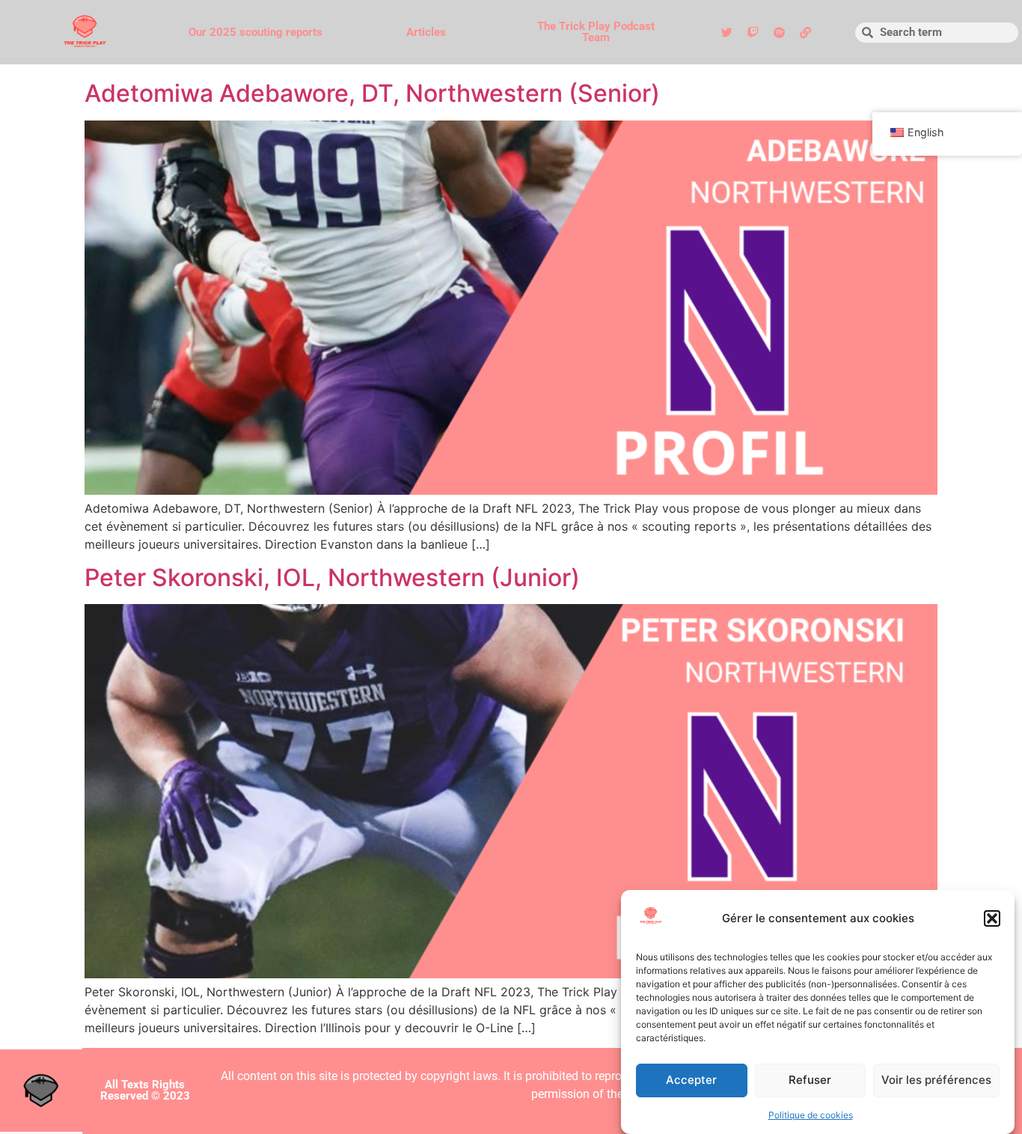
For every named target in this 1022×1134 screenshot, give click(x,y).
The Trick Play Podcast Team (596, 31)
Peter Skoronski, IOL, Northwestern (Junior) (332, 577)
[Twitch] (753, 32)
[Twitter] (727, 32)
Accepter (691, 1080)
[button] (992, 918)
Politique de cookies (810, 1115)
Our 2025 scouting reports (255, 32)
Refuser (810, 1080)
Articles (426, 32)
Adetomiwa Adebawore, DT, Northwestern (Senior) (372, 93)
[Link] (806, 32)
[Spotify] (779, 32)
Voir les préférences (936, 1080)
